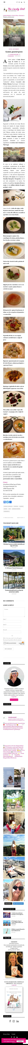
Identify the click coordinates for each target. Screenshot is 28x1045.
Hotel (10, 49)
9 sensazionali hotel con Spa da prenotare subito (14, 591)
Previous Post (8, 517)
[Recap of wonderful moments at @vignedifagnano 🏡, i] (14, 800)
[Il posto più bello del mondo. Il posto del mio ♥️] (14, 733)
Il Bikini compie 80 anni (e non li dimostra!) (17, 929)
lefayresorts (6, 511)
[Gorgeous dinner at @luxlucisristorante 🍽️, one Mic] (14, 845)
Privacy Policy (6, 1034)
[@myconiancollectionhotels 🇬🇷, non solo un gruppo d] (14, 778)
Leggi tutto (14, 696)
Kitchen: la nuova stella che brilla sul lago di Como (14, 545)
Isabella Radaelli (7, 15)
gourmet (21, 506)
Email (4, 624)
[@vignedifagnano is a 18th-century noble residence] (14, 823)
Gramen (5, 508)
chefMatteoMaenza (8, 506)
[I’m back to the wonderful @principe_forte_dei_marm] (14, 890)
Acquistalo (14, 985)
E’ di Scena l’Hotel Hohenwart (14, 568)
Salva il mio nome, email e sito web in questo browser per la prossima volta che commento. (12, 638)
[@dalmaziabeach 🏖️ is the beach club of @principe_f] (14, 868)
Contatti (13, 1034)
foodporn (16, 506)
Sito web (5, 629)
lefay (10, 508)
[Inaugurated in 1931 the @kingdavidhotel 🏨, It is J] (14, 756)
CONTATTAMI (14, 699)
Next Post (20, 517)
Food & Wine (15, 15)
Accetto (20, 1041)
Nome (4, 619)
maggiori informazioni (10, 1041)
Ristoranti (21, 15)
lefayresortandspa (16, 508)
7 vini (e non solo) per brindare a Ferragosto (17, 913)
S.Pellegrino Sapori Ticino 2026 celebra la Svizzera (17, 922)
